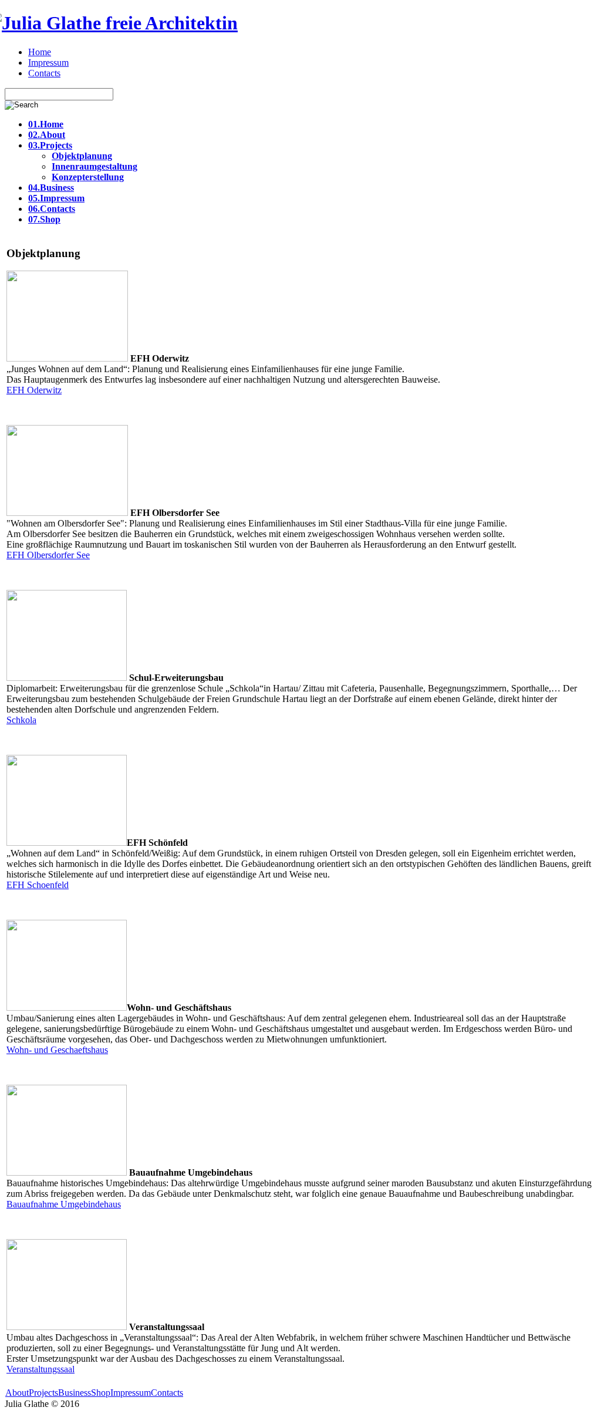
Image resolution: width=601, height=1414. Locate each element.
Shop (100, 1393)
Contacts (167, 1393)
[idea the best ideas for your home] (121, 22)
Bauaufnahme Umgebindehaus (63, 1204)
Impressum (130, 1393)
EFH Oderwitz (34, 390)
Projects (43, 1393)
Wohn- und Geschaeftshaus (57, 1050)
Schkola (21, 720)
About (17, 1393)
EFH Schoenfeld (37, 885)
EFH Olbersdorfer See (48, 555)
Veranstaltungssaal (40, 1369)
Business (74, 1393)
